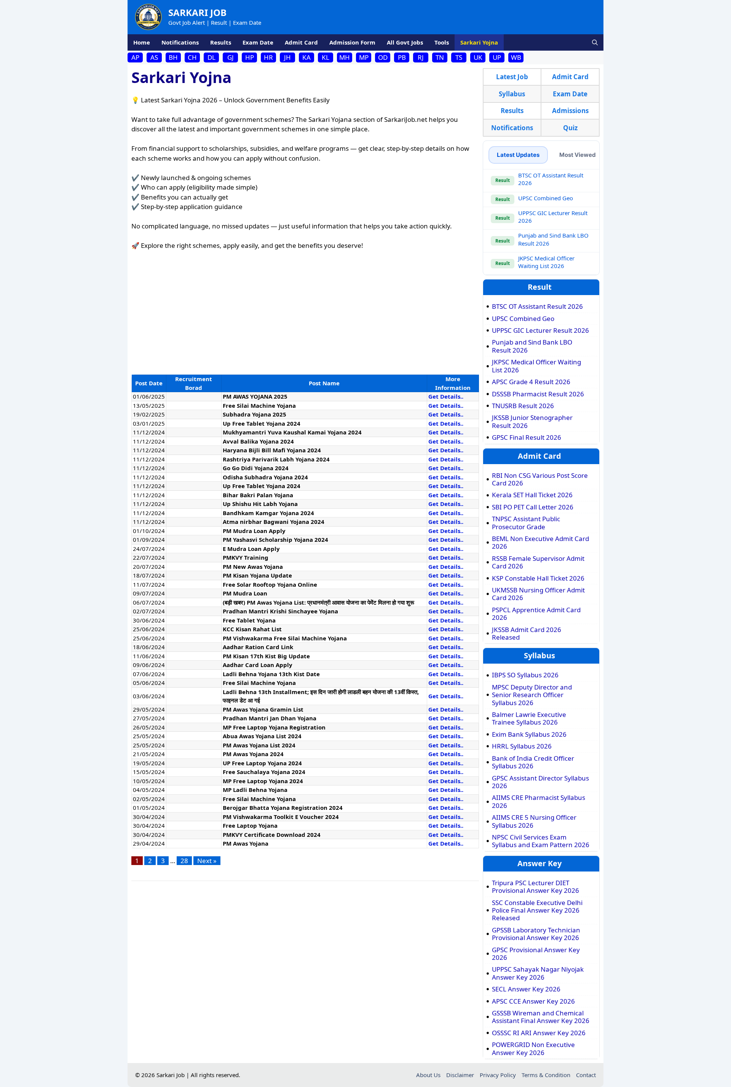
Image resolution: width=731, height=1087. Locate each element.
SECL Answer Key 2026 (526, 989)
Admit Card (301, 42)
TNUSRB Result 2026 (523, 406)
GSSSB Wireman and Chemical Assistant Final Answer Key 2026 (540, 1017)
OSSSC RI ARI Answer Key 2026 (539, 1033)
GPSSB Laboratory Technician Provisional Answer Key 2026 (536, 934)
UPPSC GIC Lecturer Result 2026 (540, 330)
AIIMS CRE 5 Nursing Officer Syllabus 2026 (534, 821)
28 (184, 860)
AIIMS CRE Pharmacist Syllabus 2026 (538, 801)
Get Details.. (445, 396)
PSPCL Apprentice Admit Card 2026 (536, 614)
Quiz (570, 127)
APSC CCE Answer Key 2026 (533, 1001)
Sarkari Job (197, 12)
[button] (594, 42)
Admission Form (352, 42)
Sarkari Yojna (479, 42)
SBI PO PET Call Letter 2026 (532, 507)
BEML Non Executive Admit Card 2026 (540, 543)
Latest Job (512, 76)
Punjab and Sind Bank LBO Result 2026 (532, 346)
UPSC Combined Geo (545, 198)
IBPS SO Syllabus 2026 (525, 675)
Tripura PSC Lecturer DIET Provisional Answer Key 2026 (535, 887)
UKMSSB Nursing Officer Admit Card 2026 (538, 594)
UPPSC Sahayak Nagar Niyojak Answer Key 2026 (538, 973)
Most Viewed (577, 154)
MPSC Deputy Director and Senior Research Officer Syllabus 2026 (532, 695)
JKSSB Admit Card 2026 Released (526, 634)
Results (220, 42)
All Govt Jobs (405, 42)
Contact (586, 1075)
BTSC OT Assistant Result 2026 (537, 306)
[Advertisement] (305, 313)
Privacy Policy (498, 1075)
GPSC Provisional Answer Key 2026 (536, 954)
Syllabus (512, 93)
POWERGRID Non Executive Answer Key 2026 (533, 1049)
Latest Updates (518, 154)
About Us (428, 1075)
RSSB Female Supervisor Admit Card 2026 (538, 562)
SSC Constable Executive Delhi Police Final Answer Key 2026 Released (537, 910)
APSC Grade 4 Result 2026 (531, 382)
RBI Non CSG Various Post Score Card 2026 (540, 479)
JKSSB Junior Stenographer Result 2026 (532, 421)
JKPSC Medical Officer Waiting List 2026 (546, 262)
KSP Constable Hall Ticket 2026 (538, 578)
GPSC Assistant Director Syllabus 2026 (540, 782)
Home (141, 42)
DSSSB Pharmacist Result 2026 (538, 394)
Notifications (180, 42)
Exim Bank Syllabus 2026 (529, 734)
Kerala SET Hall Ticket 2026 (532, 495)
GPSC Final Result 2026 (526, 437)
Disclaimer (460, 1075)
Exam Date (258, 42)
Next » (207, 860)
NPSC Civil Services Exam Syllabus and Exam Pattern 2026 (540, 841)
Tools (441, 42)
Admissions (570, 110)
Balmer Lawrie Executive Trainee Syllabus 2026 (529, 718)
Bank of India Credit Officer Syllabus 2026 (533, 762)
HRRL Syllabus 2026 (522, 746)
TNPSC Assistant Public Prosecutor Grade (526, 523)
